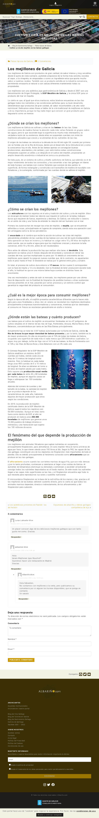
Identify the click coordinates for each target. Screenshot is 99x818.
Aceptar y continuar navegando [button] (50, 815)
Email (10, 649)
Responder (16, 537)
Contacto (93, 17)
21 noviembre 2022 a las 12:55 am (30, 578)
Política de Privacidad (16, 741)
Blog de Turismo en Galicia (18, 717)
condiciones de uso (86, 811)
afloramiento (16, 462)
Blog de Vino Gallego (16, 714)
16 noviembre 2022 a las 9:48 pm (22, 550)
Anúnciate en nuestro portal (19, 709)
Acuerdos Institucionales (18, 706)
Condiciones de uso (16, 746)
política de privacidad (25, 765)
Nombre (11, 639)
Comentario (13, 623)
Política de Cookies (15, 743)
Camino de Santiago (16, 722)
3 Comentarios (44, 61)
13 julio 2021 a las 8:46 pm (20, 524)
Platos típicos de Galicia (43, 46)
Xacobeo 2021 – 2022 (16, 724)
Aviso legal (12, 738)
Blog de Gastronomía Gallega (22, 46)
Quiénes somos (14, 733)
